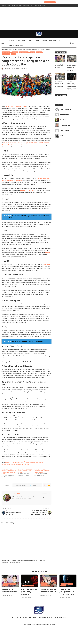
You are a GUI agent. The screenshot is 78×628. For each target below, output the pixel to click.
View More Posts (46, 493)
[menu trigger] (4, 43)
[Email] (49, 485)
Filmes (32, 52)
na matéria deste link (27, 191)
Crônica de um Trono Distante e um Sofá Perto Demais (9, 591)
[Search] (75, 43)
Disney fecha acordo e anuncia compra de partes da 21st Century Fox (42, 470)
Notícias (39, 52)
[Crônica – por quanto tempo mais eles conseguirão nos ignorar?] (48, 581)
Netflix (47, 253)
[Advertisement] (39, 18)
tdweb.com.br (43, 626)
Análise (5, 583)
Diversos (15, 52)
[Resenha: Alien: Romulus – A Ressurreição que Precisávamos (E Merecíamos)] (29, 581)
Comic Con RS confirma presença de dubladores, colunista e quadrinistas (71, 67)
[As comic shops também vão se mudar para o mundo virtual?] (60, 76)
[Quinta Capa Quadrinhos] (39, 34)
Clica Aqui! (50, 2)
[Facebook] (49, 502)
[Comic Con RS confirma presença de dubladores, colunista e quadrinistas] (71, 58)
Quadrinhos (6, 54)
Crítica (24, 585)
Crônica (12, 583)
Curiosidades (6, 52)
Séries (13, 54)
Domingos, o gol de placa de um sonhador (59, 65)
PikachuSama (7, 68)
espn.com (47, 264)
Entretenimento (23, 52)
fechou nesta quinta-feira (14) (16, 106)
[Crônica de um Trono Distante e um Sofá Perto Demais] (10, 581)
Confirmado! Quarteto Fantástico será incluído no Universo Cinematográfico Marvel (9, 471)
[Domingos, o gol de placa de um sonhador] (60, 58)
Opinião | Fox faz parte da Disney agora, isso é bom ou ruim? (25, 470)
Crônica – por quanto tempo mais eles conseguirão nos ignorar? (48, 591)
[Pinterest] (45, 485)
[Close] (76, 2)
